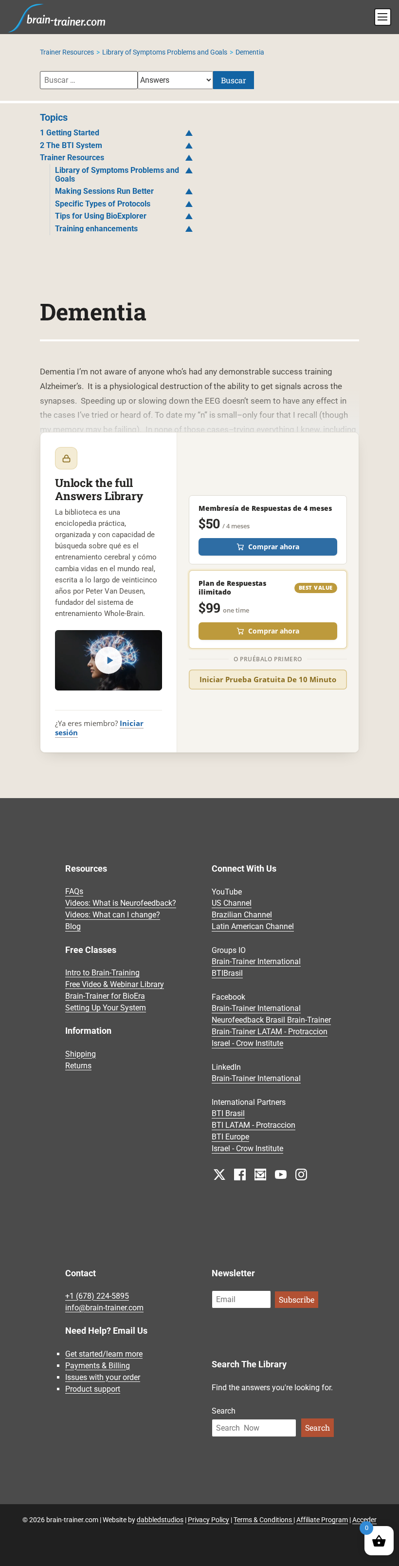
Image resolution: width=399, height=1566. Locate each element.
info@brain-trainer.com (104, 1307)
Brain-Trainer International (256, 962)
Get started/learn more (104, 1354)
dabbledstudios (160, 1520)
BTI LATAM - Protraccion (253, 1125)
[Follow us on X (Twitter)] (219, 1173)
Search (224, 1411)
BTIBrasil (227, 973)
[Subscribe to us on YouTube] (281, 1173)
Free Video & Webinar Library (114, 984)
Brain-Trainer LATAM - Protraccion (269, 1032)
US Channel (232, 903)
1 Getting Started (69, 132)
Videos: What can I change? (112, 915)
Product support (92, 1389)
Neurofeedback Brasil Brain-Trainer (271, 1020)
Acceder (364, 1520)
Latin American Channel (253, 927)
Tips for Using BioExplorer (100, 216)
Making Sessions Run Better (104, 191)
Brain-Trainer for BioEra (105, 996)
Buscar (233, 80)
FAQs (74, 891)
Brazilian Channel (242, 915)
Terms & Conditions (263, 1520)
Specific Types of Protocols (102, 203)
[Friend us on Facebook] (240, 1173)
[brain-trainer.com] (57, 17)
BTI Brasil (228, 1114)
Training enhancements (96, 228)
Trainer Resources (67, 52)
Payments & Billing (97, 1365)
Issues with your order (102, 1377)
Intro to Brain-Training (102, 972)
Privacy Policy (209, 1520)
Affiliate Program (322, 1520)
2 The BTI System (71, 145)
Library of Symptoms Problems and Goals (165, 52)
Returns (78, 1065)
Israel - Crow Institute (247, 1043)
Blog (73, 927)
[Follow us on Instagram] (301, 1173)
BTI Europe (230, 1137)
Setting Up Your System (105, 1007)
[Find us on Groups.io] (260, 1173)
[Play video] (108, 660)
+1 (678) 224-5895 (97, 1296)
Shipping (80, 1054)
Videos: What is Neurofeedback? (120, 903)
